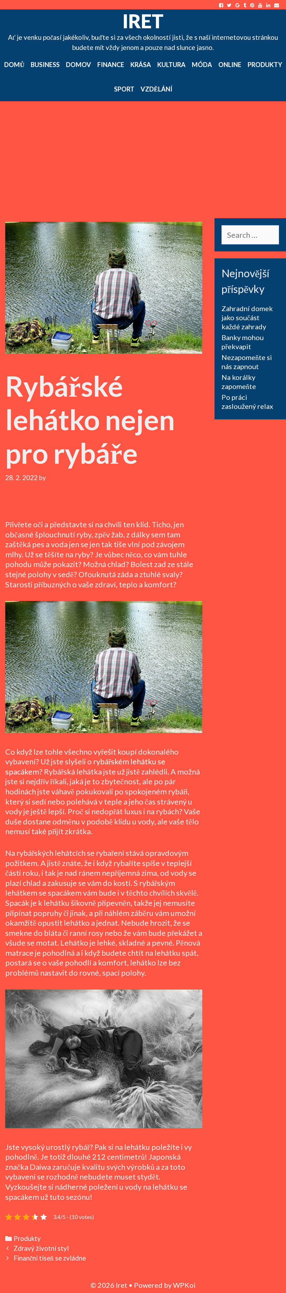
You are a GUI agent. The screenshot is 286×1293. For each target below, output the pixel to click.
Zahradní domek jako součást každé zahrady (247, 317)
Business (45, 64)
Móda (202, 64)
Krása (140, 64)
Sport (124, 89)
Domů (14, 64)
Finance (110, 64)
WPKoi (184, 1285)
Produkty (265, 64)
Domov (78, 64)
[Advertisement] (143, 154)
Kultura (171, 64)
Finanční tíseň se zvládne (50, 1258)
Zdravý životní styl (41, 1248)
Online (229, 64)
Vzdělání (156, 89)
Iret (143, 20)
